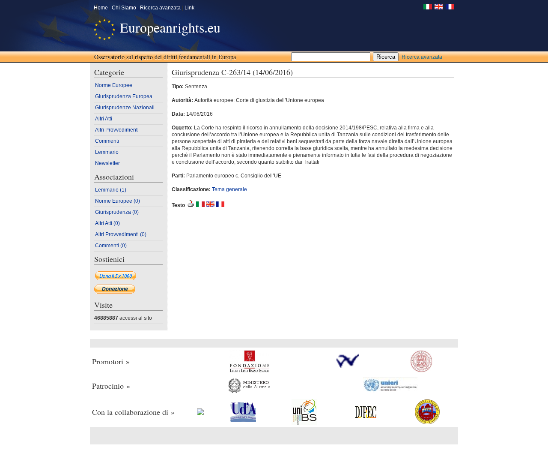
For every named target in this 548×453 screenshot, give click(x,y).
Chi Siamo (124, 8)
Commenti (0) (111, 246)
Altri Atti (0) (107, 223)
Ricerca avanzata (160, 8)
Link (189, 8)
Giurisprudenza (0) (117, 212)
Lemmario (107, 152)
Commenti (107, 141)
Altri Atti (103, 119)
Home (101, 8)
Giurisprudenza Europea (123, 96)
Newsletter (107, 163)
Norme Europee (113, 85)
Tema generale (229, 189)
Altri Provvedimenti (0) (120, 234)
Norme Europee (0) (117, 201)
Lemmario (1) (110, 190)
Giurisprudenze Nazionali (125, 108)
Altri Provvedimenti (117, 130)
